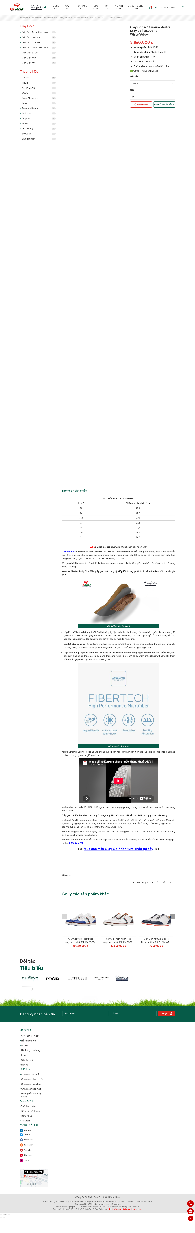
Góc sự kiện (27, 1060)
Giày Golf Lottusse (38, 42)
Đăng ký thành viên (30, 1111)
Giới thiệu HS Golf (30, 1036)
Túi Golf (106, 7)
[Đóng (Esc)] (9, 1214)
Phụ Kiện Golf (119, 7)
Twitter (27, 1134)
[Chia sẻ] (6, 1214)
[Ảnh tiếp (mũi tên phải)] (4, 1217)
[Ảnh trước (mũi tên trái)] (1, 1217)
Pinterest (28, 1155)
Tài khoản (26, 1120)
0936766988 (190, 1211)
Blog (23, 1055)
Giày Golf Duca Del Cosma (38, 47)
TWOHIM (38, 134)
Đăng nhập (26, 1116)
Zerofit (38, 123)
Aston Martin (38, 88)
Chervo (38, 77)
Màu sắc (134, 76)
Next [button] (172, 916)
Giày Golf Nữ (38, 63)
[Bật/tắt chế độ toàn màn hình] (4, 1214)
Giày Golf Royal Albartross (38, 32)
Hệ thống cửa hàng (164, 104)
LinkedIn (27, 1130)
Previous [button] (64, 916)
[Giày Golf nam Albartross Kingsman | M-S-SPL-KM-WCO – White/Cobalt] (80, 918)
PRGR (38, 83)
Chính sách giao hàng (31, 1084)
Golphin (38, 118)
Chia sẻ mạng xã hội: (143, 882)
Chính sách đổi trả (30, 1074)
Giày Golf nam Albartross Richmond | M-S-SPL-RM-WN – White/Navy (156, 941)
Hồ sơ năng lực (28, 1040)
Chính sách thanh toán (32, 1079)
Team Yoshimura (38, 108)
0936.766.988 (76, 843)
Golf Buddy (38, 128)
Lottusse (38, 113)
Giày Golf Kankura (38, 37)
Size (132, 90)
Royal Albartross (38, 98)
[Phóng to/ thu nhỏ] (1, 1214)
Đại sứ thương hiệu (135, 7)
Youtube (27, 1150)
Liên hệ (24, 1064)
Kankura (38, 103)
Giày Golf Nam (38, 58)
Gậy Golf (67, 7)
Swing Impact (38, 139)
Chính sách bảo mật (31, 1089)
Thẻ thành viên (28, 1106)
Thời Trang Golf (81, 7)
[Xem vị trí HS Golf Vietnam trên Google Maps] (34, 1178)
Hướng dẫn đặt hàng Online (31, 1095)
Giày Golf (95, 7)
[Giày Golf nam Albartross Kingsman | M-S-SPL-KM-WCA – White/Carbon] (118, 918)
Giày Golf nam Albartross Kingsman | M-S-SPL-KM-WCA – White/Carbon (118, 941)
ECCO (38, 93)
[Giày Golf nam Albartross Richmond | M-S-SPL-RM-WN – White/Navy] (156, 918)
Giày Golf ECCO (38, 52)
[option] (80, 924)
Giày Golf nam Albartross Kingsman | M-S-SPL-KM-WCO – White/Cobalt (81, 941)
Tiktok (27, 1160)
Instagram (28, 1145)
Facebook (28, 1140)
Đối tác (24, 1045)
